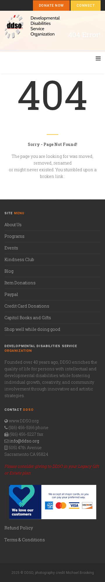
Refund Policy (18, 528)
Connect (85, 5)
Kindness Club (19, 259)
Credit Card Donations (26, 306)
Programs (14, 236)
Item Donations (20, 282)
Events (11, 248)
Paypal (11, 294)
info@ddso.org (24, 441)
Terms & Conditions (24, 539)
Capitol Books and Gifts (27, 317)
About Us (13, 224)
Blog (8, 271)
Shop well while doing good (32, 329)
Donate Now (51, 5)
